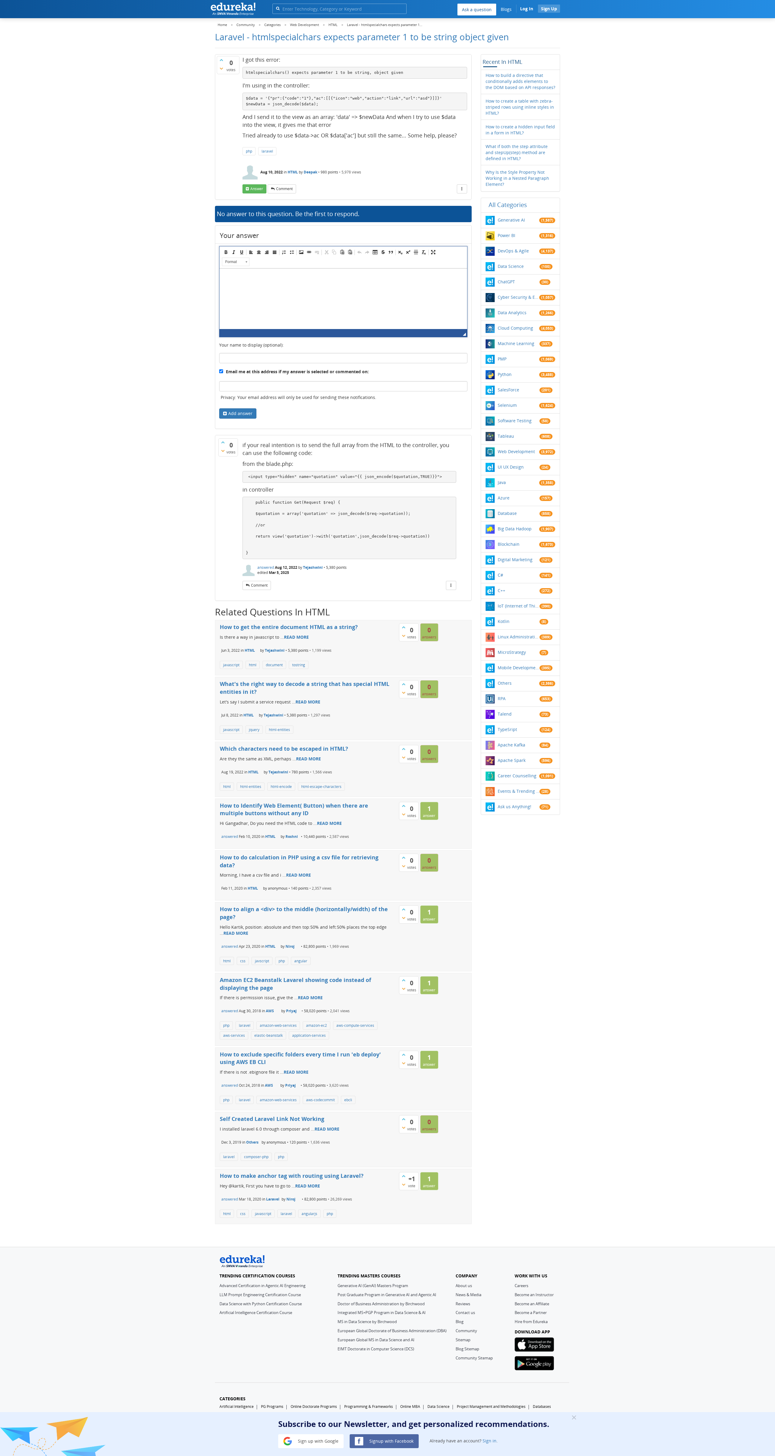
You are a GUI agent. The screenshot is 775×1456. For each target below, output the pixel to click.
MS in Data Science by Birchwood (367, 1321)
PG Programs (272, 1406)
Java (502, 482)
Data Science (511, 266)
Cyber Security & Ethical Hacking (518, 297)
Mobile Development (518, 667)
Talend (505, 714)
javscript (262, 961)
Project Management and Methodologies (491, 1406)
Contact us (465, 1312)
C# (500, 575)
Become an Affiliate (532, 1303)
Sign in (489, 1441)
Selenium (507, 405)
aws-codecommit (320, 1099)
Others (252, 1142)
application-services (309, 1035)
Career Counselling (517, 776)
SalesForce (508, 390)
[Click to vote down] (221, 68)
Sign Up (549, 9)
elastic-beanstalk (268, 1035)
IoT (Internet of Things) (518, 606)
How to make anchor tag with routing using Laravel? (292, 1175)
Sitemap (463, 1339)
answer (256, 188)
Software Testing (515, 420)
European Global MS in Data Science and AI (376, 1339)
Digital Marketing (515, 559)
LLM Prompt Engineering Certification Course (260, 1294)
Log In (526, 9)
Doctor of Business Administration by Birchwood (381, 1303)
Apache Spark (512, 760)
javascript (231, 664)
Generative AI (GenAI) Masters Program (373, 1285)
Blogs (506, 9)
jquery (254, 729)
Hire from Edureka (531, 1321)
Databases (542, 1406)
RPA (502, 698)
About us (464, 1285)
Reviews (463, 1303)
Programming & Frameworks (368, 1406)
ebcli (348, 1099)
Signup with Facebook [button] (391, 1441)
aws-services (234, 1035)
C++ (501, 590)
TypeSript (507, 729)
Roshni (291, 836)
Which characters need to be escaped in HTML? (284, 748)
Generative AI (511, 220)
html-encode (281, 786)
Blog (459, 1321)
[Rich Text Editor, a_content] (343, 298)
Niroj (290, 946)
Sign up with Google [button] (317, 1441)
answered (265, 567)
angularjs (309, 1213)
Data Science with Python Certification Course (260, 1303)
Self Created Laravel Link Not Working (272, 1118)
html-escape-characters (321, 786)
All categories (508, 205)
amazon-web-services (278, 1025)
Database (507, 513)
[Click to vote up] (221, 60)
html (252, 664)
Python (505, 374)
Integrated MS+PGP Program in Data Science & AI (382, 1312)
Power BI (506, 235)
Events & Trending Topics (518, 791)
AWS (270, 1010)
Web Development (516, 451)
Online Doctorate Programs (314, 1406)
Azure (504, 498)
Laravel (272, 1199)
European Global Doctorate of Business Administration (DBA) (392, 1330)
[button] (225, 252)
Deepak (310, 172)
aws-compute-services (355, 1025)
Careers (521, 1285)
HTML (293, 172)
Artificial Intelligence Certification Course (255, 1312)
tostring (298, 664)
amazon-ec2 (316, 1025)
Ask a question (477, 9)
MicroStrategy (512, 652)
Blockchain (508, 544)
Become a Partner (531, 1312)
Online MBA (410, 1406)
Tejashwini (313, 567)
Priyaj (291, 1010)
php (249, 151)
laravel (267, 151)
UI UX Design (511, 467)
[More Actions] (462, 188)
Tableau (506, 436)
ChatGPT (506, 282)
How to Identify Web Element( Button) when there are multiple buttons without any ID (294, 809)
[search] (277, 8)
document (274, 664)
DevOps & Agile (513, 251)
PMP (502, 359)
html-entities (279, 729)
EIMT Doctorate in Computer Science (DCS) (376, 1349)
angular (300, 961)
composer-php (256, 1156)
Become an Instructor (534, 1294)
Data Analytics (512, 312)
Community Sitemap (474, 1358)
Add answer (240, 413)
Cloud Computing (515, 328)
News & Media (468, 1294)
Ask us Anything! (514, 806)
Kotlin (504, 621)
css (243, 961)
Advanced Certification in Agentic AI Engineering (262, 1285)
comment (284, 188)
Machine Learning (516, 343)
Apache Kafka (511, 745)
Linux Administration (518, 637)
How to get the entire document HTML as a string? (289, 627)
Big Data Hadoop (515, 529)
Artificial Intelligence (236, 1406)
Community (466, 1330)
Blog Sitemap (467, 1349)
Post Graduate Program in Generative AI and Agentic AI (387, 1294)
